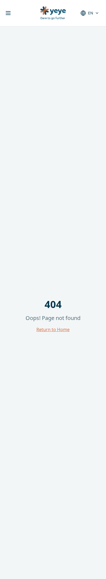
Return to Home (53, 329)
